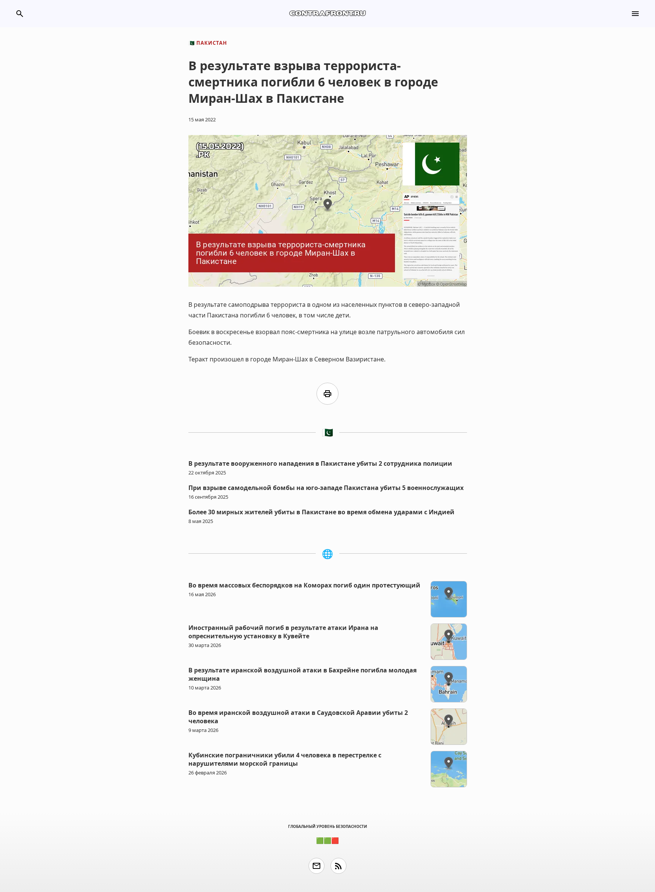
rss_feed (338, 866)
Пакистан (207, 42)
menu (635, 13)
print (327, 393)
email (316, 866)
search (19, 13)
